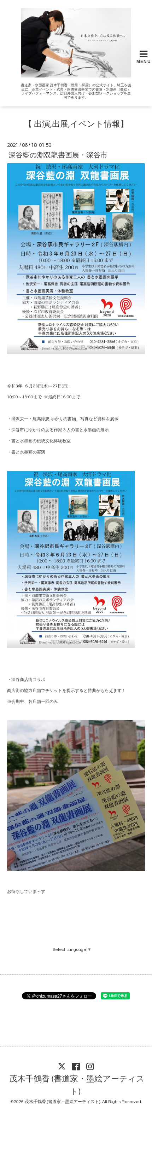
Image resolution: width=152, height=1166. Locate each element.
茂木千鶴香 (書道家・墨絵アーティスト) (77, 1085)
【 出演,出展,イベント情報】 (76, 124)
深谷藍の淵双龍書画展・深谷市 (57, 155)
